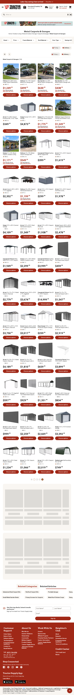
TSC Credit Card (60, 652)
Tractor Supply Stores (28, 644)
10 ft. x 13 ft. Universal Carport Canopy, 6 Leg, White (45, 326)
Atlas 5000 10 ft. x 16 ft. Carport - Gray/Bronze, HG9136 (10, 259)
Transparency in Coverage (53, 689)
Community (25, 638)
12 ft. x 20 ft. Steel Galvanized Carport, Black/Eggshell (27, 226)
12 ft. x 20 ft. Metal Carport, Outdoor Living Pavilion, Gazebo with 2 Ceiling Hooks (27, 259)
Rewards (58, 636)
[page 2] (42, 479)
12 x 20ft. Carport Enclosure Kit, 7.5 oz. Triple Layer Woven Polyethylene (10, 117)
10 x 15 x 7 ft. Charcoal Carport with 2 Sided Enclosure (27, 360)
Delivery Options (8, 638)
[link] (10, 33)
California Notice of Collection (36, 691)
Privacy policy (6, 688)
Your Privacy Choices (16, 688)
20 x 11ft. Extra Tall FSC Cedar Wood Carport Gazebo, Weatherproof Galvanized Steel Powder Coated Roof (45, 117)
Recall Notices (8, 648)
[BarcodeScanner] (71, 15)
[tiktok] (21, 667)
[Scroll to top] (69, 690)
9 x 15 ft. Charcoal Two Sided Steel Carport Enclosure (27, 393)
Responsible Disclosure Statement (12, 689)
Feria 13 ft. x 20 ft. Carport (62, 360)
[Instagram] (13, 667)
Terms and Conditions (31, 688)
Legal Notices (57, 688)
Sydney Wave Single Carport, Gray (46, 259)
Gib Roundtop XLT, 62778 (63, 461)
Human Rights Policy (8, 691)
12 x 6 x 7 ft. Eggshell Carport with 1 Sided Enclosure (11, 393)
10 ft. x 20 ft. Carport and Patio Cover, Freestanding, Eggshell (63, 189)
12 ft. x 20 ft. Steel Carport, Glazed (10, 461)
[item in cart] (70, 7)
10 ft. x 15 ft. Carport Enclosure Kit (45, 189)
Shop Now (49, 2)
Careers (40, 631)
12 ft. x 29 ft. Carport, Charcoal (46, 226)
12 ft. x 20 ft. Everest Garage (10, 226)
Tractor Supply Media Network (44, 643)
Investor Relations (27, 633)
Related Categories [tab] (27, 586)
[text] (58, 33)
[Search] (4, 14)
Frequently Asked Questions (9, 643)
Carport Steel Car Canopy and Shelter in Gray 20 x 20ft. (62, 117)
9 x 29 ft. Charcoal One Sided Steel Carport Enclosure (10, 427)
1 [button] (34, 479)
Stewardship (25, 636)
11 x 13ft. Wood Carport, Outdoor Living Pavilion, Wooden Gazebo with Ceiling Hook (10, 153)
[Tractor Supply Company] (13, 7)
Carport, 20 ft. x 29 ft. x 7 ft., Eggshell (28, 293)
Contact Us (7, 646)
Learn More (6, 678)
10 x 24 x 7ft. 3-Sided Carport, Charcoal (11, 360)
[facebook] (4, 667)
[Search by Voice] (68, 15)
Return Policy (8, 636)
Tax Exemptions (8, 640)
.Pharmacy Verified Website (27, 647)
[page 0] (31, 479)
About (57, 634)
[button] (53, 2)
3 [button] (39, 479)
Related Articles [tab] (48, 586)
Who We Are (25, 631)
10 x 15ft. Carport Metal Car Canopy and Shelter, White (27, 81)
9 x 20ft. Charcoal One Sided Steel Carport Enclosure (45, 360)
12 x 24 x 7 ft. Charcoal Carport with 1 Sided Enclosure (44, 427)
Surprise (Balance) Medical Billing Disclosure (33, 689)
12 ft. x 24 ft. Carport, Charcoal (63, 153)
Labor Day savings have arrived (31, 2)
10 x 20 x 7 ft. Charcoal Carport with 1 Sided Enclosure (27, 427)
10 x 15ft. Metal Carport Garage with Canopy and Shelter (27, 153)
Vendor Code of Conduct (21, 691)
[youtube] (17, 667)
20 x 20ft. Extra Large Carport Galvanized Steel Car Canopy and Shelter (10, 81)
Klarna (57, 654)
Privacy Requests (50, 691)
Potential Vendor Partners (46, 638)
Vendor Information (44, 640)
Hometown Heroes (61, 638)
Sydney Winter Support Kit (46, 153)
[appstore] (8, 681)
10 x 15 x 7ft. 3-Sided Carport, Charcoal (11, 293)
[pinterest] (8, 667)
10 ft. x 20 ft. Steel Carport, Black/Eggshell (45, 393)
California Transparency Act (45, 688)
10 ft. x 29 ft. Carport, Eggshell (46, 461)
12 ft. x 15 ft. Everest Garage (63, 427)
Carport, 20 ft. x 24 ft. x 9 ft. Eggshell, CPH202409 (28, 326)
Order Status (7, 634)
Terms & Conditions (62, 644)
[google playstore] (20, 681)
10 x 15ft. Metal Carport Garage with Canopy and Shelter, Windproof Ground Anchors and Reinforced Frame (63, 81)
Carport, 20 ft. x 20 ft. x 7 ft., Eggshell (11, 189)
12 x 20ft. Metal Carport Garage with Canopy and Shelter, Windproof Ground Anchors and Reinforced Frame (45, 81)
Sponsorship (41, 633)
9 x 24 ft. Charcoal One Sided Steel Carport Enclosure (62, 393)
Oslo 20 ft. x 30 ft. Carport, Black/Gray (46, 293)
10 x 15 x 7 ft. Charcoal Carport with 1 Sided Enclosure (61, 293)
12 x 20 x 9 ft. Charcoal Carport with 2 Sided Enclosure (61, 326)
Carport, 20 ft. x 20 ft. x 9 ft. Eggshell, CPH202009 (63, 226)
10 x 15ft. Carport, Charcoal (27, 461)
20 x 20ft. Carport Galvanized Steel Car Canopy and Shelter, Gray (27, 189)
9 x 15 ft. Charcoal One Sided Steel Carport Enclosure (62, 259)
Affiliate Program (43, 636)
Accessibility (65, 688)
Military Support (26, 640)
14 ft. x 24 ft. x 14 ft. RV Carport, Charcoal (10, 326)
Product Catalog (27, 642)
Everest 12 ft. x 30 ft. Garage (28, 117)
